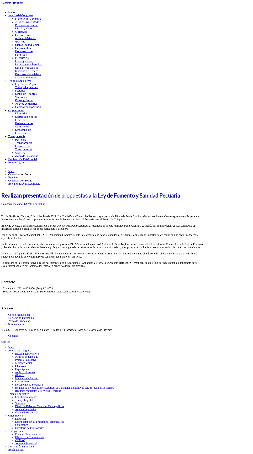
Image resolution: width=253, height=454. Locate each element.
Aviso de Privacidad (19, 320)
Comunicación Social (19, 180)
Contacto (6, 2)
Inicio (11, 171)
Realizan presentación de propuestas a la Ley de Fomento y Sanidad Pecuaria (90, 195)
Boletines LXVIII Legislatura (24, 183)
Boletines (18, 2)
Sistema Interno (16, 324)
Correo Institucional (19, 314)
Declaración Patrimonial (21, 317)
